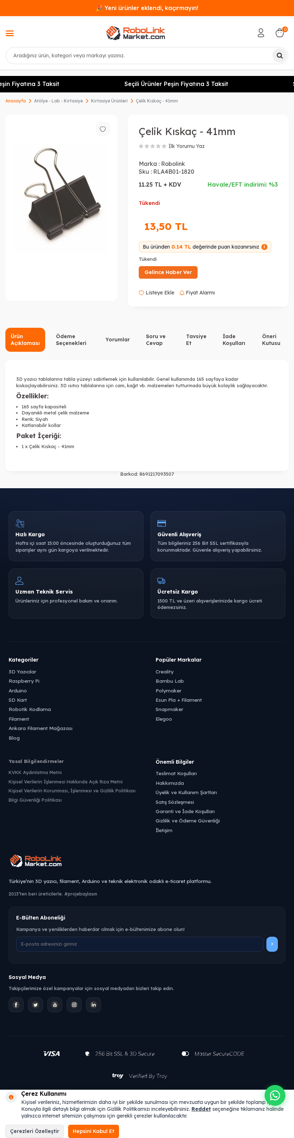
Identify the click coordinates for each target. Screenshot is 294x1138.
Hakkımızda (170, 783)
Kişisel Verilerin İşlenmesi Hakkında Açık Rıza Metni (66, 781)
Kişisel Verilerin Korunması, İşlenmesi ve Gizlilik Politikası (72, 790)
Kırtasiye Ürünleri (109, 101)
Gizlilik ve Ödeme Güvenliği (188, 820)
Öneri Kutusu (271, 339)
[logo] (135, 33)
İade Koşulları (234, 339)
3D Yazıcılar (22, 671)
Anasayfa (15, 101)
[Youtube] (54, 1004)
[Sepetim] (279, 33)
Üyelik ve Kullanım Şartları (186, 792)
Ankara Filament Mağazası (40, 728)
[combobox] (147, 55)
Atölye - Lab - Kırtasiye (58, 101)
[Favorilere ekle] (103, 129)
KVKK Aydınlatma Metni (35, 772)
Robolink (173, 163)
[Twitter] (35, 1004)
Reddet (201, 1109)
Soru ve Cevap (156, 339)
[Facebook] (16, 1004)
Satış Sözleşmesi (175, 802)
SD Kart (18, 700)
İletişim (164, 830)
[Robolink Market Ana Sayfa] (147, 862)
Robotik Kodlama (30, 709)
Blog (14, 738)
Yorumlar (117, 339)
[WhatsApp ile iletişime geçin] (275, 1095)
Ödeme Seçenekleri (71, 339)
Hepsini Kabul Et (93, 1131)
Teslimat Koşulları (176, 773)
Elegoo (164, 719)
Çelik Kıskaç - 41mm (157, 101)
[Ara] (279, 55)
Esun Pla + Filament (179, 700)
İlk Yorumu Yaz (187, 146)
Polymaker (168, 690)
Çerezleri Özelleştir (34, 1131)
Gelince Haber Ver (168, 272)
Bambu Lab (170, 681)
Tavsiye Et (196, 339)
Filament (19, 719)
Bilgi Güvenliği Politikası (35, 800)
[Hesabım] (261, 33)
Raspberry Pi (24, 681)
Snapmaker (169, 709)
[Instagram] (74, 1004)
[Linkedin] (93, 1004)
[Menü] (10, 34)
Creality (165, 671)
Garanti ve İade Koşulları (185, 811)
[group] (61, 208)
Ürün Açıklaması (25, 339)
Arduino (18, 690)
